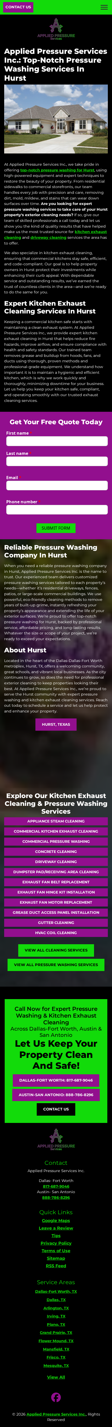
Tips (56, 1235)
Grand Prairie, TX (56, 1332)
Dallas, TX (56, 1299)
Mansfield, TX (56, 1349)
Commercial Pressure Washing (56, 841)
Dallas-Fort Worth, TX (56, 1291)
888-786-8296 (56, 1197)
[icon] (56, 1397)
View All (56, 1377)
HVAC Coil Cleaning (56, 932)
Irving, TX (56, 1316)
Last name (19, 453)
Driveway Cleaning (56, 861)
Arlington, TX (56, 1308)
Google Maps (56, 1220)
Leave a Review (56, 1228)
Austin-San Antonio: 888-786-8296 (56, 1094)
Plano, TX (56, 1324)
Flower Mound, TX (56, 1341)
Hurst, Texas (56, 724)
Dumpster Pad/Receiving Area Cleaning (56, 872)
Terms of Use (56, 1250)
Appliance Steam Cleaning (56, 821)
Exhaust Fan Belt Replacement (56, 882)
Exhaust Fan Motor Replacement (56, 902)
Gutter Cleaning (56, 922)
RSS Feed (56, 1265)
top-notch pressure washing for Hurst (57, 170)
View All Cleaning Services (56, 950)
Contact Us (18, 7)
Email (13, 477)
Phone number (23, 502)
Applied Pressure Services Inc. (56, 1414)
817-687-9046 (56, 1186)
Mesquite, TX (56, 1365)
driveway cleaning (48, 237)
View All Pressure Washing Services (56, 964)
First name (19, 433)
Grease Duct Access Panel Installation (56, 912)
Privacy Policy (56, 1243)
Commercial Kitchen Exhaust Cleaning (56, 831)
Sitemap (56, 1258)
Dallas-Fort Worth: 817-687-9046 (56, 1080)
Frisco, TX (56, 1357)
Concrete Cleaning (56, 851)
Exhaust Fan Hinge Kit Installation (56, 892)
